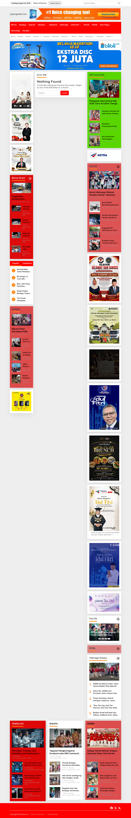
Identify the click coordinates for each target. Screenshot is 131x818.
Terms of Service (37, 814)
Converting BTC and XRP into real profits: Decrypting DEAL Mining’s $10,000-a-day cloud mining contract (33, 764)
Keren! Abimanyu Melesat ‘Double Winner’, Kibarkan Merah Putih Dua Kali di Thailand (102, 193)
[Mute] (28, 106)
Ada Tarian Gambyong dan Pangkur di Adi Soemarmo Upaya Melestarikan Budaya (71, 776)
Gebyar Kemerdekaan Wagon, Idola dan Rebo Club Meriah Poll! (102, 752)
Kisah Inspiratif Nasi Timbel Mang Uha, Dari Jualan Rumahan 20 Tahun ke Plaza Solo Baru (109, 764)
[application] (21, 91)
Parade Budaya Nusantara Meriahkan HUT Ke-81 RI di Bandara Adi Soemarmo (71, 764)
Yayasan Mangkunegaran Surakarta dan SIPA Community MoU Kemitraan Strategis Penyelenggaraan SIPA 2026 (65, 752)
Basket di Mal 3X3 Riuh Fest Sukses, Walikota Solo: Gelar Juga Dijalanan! (105, 714)
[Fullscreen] (30, 106)
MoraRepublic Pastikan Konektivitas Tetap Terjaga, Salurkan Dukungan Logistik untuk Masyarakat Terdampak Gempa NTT (27, 248)
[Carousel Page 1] (99, 638)
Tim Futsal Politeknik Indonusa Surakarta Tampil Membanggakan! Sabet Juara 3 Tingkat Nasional (24, 299)
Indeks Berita (52, 814)
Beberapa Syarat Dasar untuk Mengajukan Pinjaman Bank (27, 234)
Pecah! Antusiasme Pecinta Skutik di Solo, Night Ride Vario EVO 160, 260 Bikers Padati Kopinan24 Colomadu (110, 216)
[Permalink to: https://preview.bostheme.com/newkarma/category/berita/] (30, 178)
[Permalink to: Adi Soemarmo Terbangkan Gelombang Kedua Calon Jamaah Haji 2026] (94, 140)
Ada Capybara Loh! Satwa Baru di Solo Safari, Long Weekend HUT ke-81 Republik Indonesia (109, 776)
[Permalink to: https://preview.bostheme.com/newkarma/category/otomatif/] (118, 166)
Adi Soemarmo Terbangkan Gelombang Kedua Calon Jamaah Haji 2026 (110, 137)
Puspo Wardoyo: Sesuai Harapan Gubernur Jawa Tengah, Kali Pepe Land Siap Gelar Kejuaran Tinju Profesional (105, 699)
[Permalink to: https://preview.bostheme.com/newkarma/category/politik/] (118, 619)
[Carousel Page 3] (106, 638)
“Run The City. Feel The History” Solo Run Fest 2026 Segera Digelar (105, 706)
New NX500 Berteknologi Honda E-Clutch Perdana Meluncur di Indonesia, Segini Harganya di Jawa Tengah (110, 203)
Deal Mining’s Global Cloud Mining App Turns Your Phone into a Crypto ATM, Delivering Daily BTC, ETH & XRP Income (33, 776)
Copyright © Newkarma (19, 814)
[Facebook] (111, 808)
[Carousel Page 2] (102, 638)
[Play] (15, 106)
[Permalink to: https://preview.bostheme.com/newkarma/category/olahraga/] (118, 658)
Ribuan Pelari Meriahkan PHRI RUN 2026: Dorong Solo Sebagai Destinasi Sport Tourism (21, 330)
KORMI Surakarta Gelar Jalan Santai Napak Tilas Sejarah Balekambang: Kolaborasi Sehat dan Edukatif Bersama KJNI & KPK (105, 685)
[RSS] (119, 808)
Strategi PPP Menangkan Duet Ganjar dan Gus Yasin (103, 633)
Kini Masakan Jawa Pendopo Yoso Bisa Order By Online (24, 270)
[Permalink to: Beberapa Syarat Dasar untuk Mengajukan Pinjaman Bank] (16, 235)
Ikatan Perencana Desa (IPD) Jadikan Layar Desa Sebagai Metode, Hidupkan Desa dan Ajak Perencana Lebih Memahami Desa (27, 221)
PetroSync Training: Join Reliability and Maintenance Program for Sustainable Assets (28, 752)
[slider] (20, 106)
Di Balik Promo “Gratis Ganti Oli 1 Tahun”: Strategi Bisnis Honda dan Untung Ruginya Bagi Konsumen (109, 242)
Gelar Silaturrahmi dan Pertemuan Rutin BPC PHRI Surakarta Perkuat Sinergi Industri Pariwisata (27, 365)
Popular (15, 263)
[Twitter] (115, 808)
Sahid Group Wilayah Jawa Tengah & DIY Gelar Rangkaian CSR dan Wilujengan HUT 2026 (27, 353)
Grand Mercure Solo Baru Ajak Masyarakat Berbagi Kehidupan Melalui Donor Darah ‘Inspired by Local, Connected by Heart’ (27, 340)
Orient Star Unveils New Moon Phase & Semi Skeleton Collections (32, 790)
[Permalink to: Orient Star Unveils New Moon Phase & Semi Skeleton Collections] (17, 793)
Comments (27, 263)
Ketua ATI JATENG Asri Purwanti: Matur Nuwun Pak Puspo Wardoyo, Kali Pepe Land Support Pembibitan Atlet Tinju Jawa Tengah (104, 692)
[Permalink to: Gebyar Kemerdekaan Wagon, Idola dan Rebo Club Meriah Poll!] (103, 738)
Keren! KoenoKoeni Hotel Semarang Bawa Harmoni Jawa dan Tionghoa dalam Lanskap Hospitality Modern (27, 377)
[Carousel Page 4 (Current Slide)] (109, 638)
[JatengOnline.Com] (18, 14)
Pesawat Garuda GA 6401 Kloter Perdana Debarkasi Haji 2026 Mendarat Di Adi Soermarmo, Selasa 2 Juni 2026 (110, 112)
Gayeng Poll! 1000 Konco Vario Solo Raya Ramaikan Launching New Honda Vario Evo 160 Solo (110, 229)
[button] (119, 3)
